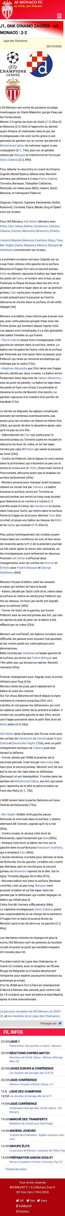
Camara (54, 226)
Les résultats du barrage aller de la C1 (31, 1096)
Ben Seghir (7, 245)
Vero (43, 1200)
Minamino (42, 231)
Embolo (55, 231)
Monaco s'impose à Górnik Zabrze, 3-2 (31, 1084)
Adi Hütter (30, 221)
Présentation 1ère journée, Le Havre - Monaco (35, 1045)
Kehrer (28, 226)
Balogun (20, 155)
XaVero (24, 1211)
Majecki (16, 240)
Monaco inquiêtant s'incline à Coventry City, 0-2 (36, 1162)
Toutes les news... (16, 1169)
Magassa (30, 245)
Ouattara (40, 240)
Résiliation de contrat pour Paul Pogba (31, 1123)
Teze (59, 240)
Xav (32, 1200)
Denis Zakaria (9, 159)
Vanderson (40, 226)
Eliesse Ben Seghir (24, 743)
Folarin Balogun (27, 567)
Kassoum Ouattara (50, 847)
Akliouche (28, 231)
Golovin (16, 231)
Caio (11, 226)
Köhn (3, 226)
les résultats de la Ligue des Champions (34, 1016)
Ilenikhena (6, 250)
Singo (51, 240)
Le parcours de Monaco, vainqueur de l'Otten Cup (37, 1150)
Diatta (19, 245)
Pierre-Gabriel (48, 178)
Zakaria (5, 231)
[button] (59, 16)
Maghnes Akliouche (14, 368)
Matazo (42, 245)
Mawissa (28, 240)
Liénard (5, 240)
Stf (21, 1200)
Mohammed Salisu (12, 145)
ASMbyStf (25, 1206)
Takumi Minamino (49, 378)
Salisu (19, 226)
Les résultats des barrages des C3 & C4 (31, 1073)
